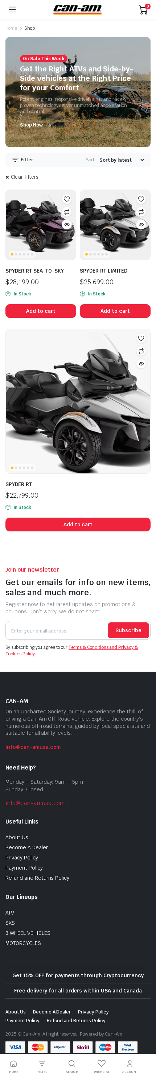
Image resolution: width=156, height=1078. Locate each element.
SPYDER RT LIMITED (103, 271)
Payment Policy (24, 868)
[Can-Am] (77, 9)
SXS (10, 923)
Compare (67, 212)
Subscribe (128, 630)
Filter (26, 160)
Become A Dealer (26, 847)
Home (11, 28)
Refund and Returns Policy (37, 878)
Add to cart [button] (41, 311)
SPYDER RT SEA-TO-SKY (34, 271)
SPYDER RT (18, 484)
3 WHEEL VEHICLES (27, 933)
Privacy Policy (21, 857)
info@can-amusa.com (33, 747)
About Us (16, 837)
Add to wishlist (66, 199)
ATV (9, 912)
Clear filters (25, 177)
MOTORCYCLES (23, 943)
